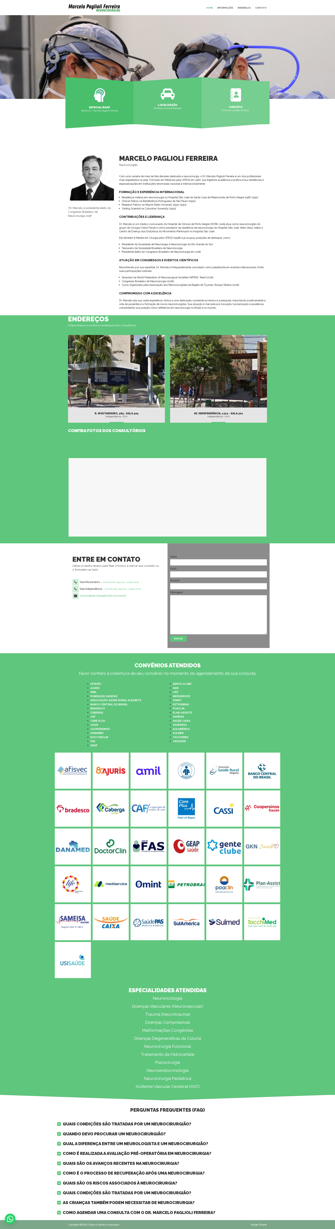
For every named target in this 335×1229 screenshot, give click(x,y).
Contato (261, 7)
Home (209, 7)
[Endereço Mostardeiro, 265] (116, 371)
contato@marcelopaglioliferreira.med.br (103, 595)
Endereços (244, 7)
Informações (225, 7)
